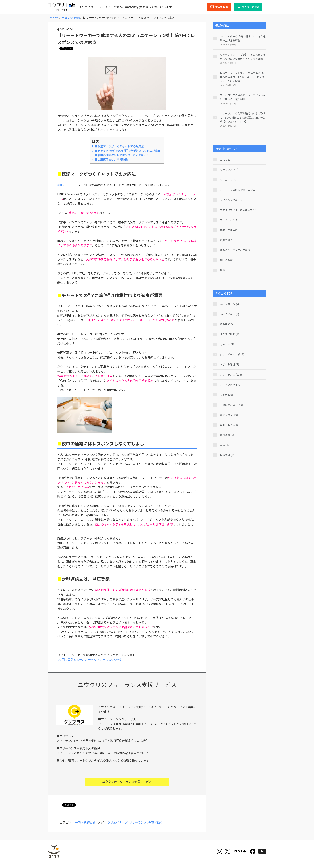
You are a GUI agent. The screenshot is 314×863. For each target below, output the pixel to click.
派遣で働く (226, 240)
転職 (222, 270)
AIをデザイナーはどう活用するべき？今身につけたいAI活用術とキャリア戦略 (242, 56)
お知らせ (225, 159)
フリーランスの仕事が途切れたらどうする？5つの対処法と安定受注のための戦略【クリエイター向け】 (243, 117)
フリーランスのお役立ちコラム (237, 190)
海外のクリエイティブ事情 (235, 250)
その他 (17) (226, 324)
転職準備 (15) (227, 455)
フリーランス (138, 822)
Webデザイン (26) (230, 304)
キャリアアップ (229, 169)
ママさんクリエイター (232, 200)
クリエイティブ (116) (232, 354)
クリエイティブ (117, 822)
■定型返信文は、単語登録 (111, 159)
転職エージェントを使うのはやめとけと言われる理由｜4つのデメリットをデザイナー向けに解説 (243, 77)
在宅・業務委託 (85, 822)
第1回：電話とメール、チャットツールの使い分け (90, 659)
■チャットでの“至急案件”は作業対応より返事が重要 (127, 150)
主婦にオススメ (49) (231, 405)
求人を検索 (221, 7)
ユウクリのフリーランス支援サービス (127, 781)
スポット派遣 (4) (229, 364)
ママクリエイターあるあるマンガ (239, 210)
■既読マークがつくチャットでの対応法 (119, 146)
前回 (60, 185)
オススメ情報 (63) (230, 334)
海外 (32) (225, 445)
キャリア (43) (227, 344)
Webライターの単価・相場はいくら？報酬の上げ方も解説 (243, 38)
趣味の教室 (226, 260)
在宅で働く (155, 822)
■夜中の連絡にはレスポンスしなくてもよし (122, 155)
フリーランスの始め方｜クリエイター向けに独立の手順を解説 (242, 97)
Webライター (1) (229, 314)
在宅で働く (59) (229, 415)
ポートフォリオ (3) (230, 384)
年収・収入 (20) (229, 425)
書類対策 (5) (227, 435)
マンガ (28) (226, 395)
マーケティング (228, 220)
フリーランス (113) (231, 374)
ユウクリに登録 (250, 7)
